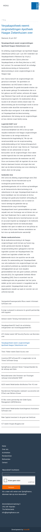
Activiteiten (6, 453)
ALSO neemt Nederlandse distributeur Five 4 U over (19, 384)
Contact (5, 462)
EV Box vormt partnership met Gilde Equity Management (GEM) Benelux (16, 401)
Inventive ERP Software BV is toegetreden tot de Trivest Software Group (18, 359)
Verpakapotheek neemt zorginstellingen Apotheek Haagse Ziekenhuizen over (15, 344)
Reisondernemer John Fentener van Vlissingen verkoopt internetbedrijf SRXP (17, 377)
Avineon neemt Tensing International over (16, 319)
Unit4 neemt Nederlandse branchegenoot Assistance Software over (20, 409)
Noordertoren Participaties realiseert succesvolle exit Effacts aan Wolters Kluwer (20, 392)
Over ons (5, 449)
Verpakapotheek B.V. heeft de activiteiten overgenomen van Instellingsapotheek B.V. (16, 326)
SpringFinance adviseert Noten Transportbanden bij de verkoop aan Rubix (19, 368)
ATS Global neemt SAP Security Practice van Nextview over (20, 335)
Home (4, 446)
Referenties (6, 459)
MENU (6, 5)
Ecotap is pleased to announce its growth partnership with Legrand (20, 311)
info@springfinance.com (10, 512)
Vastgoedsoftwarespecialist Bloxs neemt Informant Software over (19, 302)
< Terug (3, 20)
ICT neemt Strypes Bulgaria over (12, 424)
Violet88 (26, 529)
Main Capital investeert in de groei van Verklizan (18, 417)
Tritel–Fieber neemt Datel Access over (15, 352)
